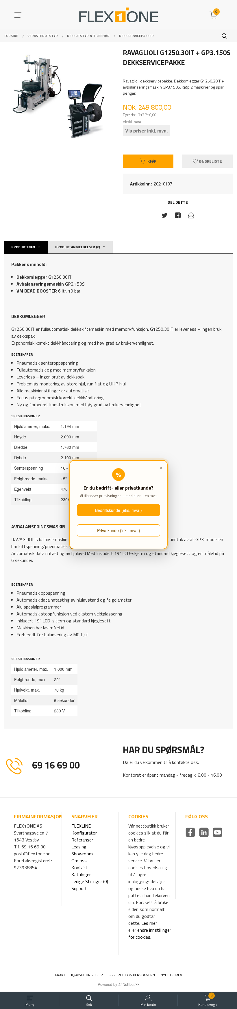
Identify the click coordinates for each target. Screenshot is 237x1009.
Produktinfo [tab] (23, 247)
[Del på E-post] (191, 216)
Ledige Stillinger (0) (89, 881)
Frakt (60, 975)
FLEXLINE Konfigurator (84, 829)
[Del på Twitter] (164, 216)
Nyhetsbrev (171, 975)
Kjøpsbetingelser (87, 975)
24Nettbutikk (129, 984)
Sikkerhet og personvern (132, 975)
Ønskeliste (210, 161)
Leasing (78, 846)
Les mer (149, 923)
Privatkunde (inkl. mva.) (118, 530)
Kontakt (79, 867)
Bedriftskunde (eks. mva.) (118, 510)
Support (79, 888)
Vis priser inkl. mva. (146, 130)
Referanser (82, 839)
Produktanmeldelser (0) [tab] (77, 247)
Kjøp (151, 161)
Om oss (79, 860)
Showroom (82, 853)
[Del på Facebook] (178, 216)
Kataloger (81, 874)
